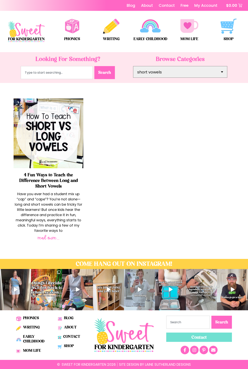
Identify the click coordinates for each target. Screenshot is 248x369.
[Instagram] (194, 350)
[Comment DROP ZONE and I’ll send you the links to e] (108, 289)
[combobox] (57, 72)
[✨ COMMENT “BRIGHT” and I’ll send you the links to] (77, 289)
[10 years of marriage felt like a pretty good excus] (232, 289)
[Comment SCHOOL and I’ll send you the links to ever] (46, 289)
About (70, 327)
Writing (111, 38)
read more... (48, 238)
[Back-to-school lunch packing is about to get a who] (170, 289)
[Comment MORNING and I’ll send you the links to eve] (139, 289)
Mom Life (189, 38)
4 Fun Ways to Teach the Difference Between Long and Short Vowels (48, 180)
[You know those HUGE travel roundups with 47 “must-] (201, 289)
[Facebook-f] (185, 350)
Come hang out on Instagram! (124, 264)
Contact (71, 336)
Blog (68, 318)
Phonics (72, 38)
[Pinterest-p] (204, 350)
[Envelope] (213, 350)
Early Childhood (150, 38)
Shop (228, 38)
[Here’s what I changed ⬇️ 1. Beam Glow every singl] (15, 289)
